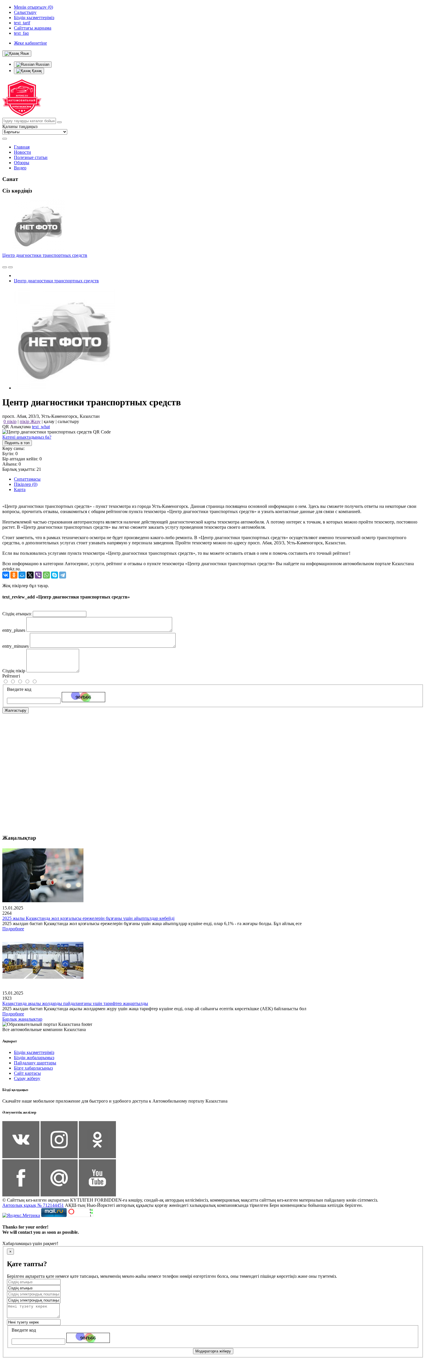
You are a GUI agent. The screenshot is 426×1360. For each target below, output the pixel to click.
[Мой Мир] (22, 575)
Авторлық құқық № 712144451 (33, 1205)
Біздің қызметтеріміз (34, 1052)
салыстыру (68, 421)
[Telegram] (62, 575)
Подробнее (13, 928)
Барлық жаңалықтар (22, 1019)
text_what (41, 426)
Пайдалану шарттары (35, 1062)
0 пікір (10, 421)
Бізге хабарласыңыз (33, 1068)
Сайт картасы (27, 1073)
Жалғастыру (15, 710)
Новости (22, 152)
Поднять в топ (17, 443)
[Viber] (38, 575)
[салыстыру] (4, 267)
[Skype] (54, 575)
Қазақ (36, 71)
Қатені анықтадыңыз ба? (26, 437)
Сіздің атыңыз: (17, 613)
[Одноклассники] (13, 575)
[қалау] (10, 267)
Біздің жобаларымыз (34, 1057)
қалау (49, 421)
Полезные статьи (31, 157)
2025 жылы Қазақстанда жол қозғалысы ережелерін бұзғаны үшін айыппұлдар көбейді (88, 918)
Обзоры (21, 162)
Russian (41, 64)
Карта (20, 489)
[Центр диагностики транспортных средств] (64, 387)
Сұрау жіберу (27, 1078)
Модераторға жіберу (213, 1351)
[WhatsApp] (46, 575)
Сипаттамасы (27, 479)
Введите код (19, 689)
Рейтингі (11, 675)
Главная (22, 146)
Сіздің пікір (13, 670)
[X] (30, 575)
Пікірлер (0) (25, 484)
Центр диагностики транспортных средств (44, 255)
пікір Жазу (30, 421)
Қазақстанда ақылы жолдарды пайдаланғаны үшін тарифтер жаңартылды (75, 1003)
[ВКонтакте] (5, 575)
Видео (20, 167)
